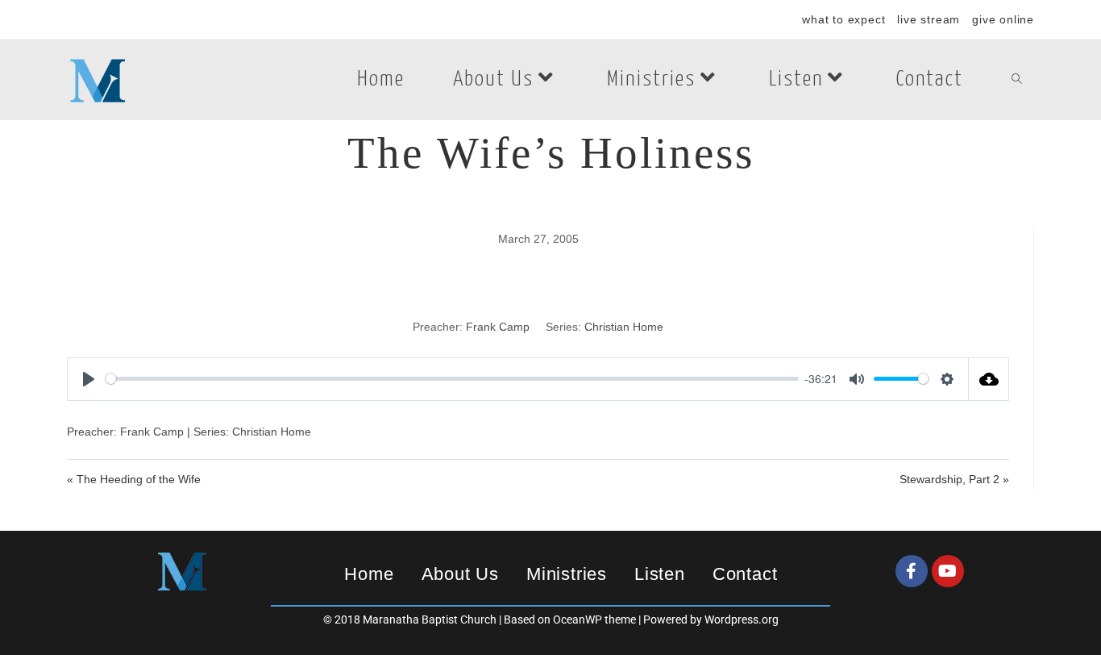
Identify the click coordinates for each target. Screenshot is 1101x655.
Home (368, 574)
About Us (460, 574)
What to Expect (843, 19)
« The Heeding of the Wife (134, 479)
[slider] (452, 378)
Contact (745, 574)
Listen (659, 574)
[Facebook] (911, 571)
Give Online (1003, 19)
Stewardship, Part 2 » (954, 479)
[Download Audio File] (989, 379)
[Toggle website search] (1016, 80)
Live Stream (928, 19)
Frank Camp (498, 326)
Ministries (566, 574)
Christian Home (623, 326)
